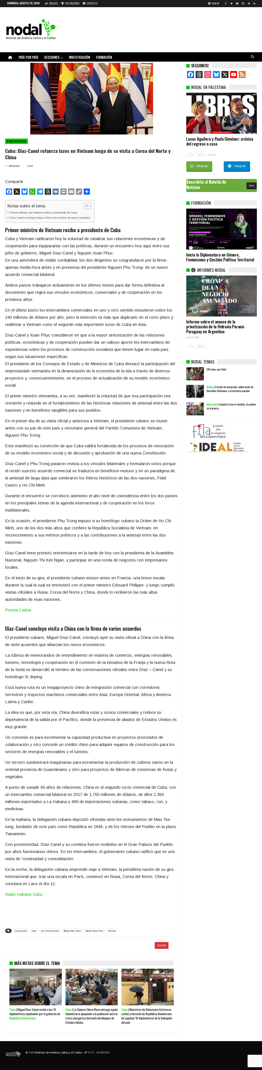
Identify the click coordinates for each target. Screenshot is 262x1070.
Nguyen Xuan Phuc (94, 930)
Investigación (79, 57)
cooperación (21, 930)
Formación (104, 57)
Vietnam (112, 930)
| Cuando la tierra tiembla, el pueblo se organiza (231, 406)
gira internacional (50, 930)
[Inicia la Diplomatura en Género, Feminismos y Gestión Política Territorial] (221, 229)
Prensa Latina (18, 610)
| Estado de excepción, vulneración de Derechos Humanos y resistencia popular (230, 389)
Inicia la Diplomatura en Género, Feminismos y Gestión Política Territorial (220, 257)
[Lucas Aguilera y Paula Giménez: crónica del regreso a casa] (221, 113)
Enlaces (53, 3)
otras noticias (16, 141)
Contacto (92, 3)
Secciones (52, 57)
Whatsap (202, 166)
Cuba (34, 930)
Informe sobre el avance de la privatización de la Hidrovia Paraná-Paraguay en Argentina (215, 326)
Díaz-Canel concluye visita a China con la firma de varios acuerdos (50, 217)
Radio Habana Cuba (23, 894)
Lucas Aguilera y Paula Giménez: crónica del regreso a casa (219, 141)
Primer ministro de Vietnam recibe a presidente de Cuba (43, 212)
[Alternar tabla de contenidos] (85, 205)
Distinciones (72, 3)
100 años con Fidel (216, 369)
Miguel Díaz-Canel (72, 930)
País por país (28, 57)
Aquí (251, 185)
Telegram (240, 166)
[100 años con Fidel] (195, 373)
